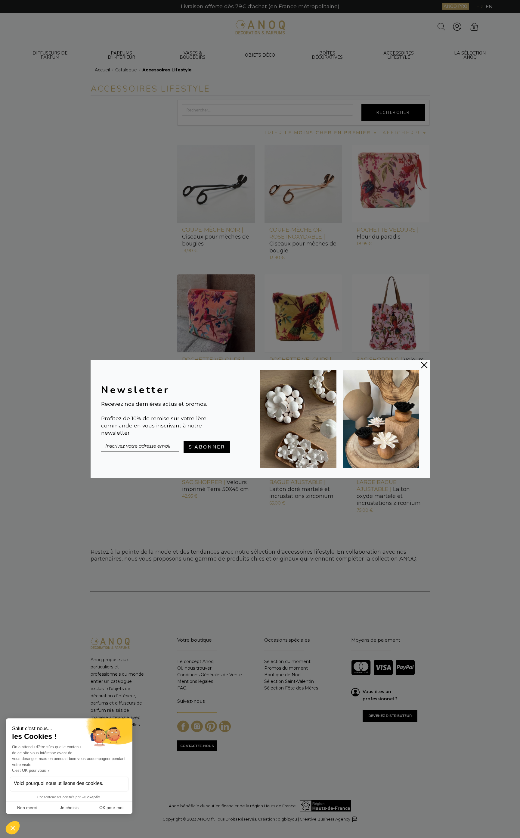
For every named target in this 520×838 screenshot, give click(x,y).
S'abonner (207, 447)
